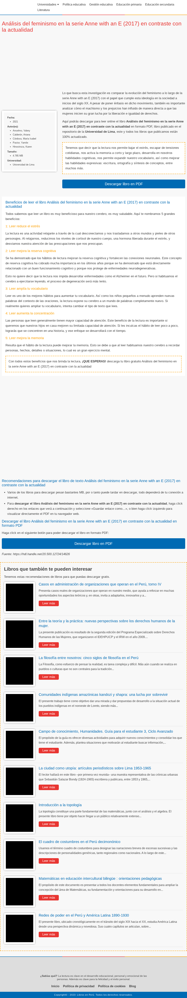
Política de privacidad (78, 986)
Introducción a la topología (60, 805)
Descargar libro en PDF (124, 184)
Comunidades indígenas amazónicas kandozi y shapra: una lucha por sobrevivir (103, 695)
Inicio (55, 986)
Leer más (48, 603)
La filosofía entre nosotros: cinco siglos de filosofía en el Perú (88, 658)
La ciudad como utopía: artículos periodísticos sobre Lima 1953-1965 (95, 768)
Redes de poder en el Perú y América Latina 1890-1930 (84, 915)
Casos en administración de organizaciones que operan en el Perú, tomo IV (100, 584)
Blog (132, 986)
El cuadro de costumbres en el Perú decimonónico (79, 842)
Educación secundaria (159, 4)
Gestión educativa (101, 4)
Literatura (43, 10)
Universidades (46, 4)
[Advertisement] (123, 62)
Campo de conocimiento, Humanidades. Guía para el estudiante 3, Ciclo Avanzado (106, 731)
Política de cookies (111, 986)
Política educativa (74, 4)
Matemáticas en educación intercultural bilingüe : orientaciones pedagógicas (100, 878)
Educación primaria (129, 4)
